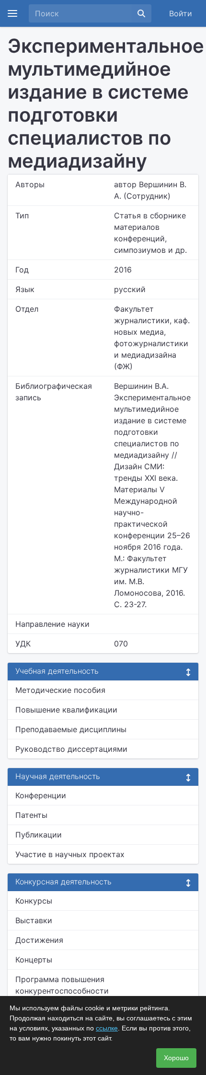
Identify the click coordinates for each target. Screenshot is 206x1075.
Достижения (39, 940)
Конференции (40, 795)
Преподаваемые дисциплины (70, 729)
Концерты (33, 959)
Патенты (31, 815)
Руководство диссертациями (71, 749)
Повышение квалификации (66, 709)
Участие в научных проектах (70, 854)
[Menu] (12, 13)
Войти (180, 13)
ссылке (107, 1028)
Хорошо (176, 1058)
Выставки (33, 920)
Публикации (38, 834)
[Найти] (141, 13)
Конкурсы (33, 900)
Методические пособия (60, 690)
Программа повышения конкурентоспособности (62, 985)
